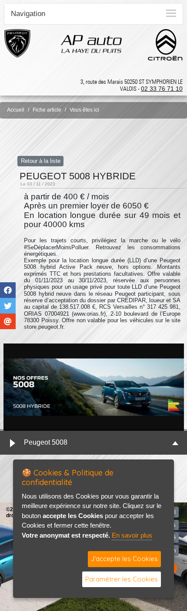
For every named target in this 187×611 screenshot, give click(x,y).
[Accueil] (91, 43)
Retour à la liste (40, 161)
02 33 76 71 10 (162, 88)
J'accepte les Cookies (124, 559)
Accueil (15, 110)
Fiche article (47, 110)
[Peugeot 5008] (93, 387)
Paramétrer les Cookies (121, 579)
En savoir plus (132, 535)
